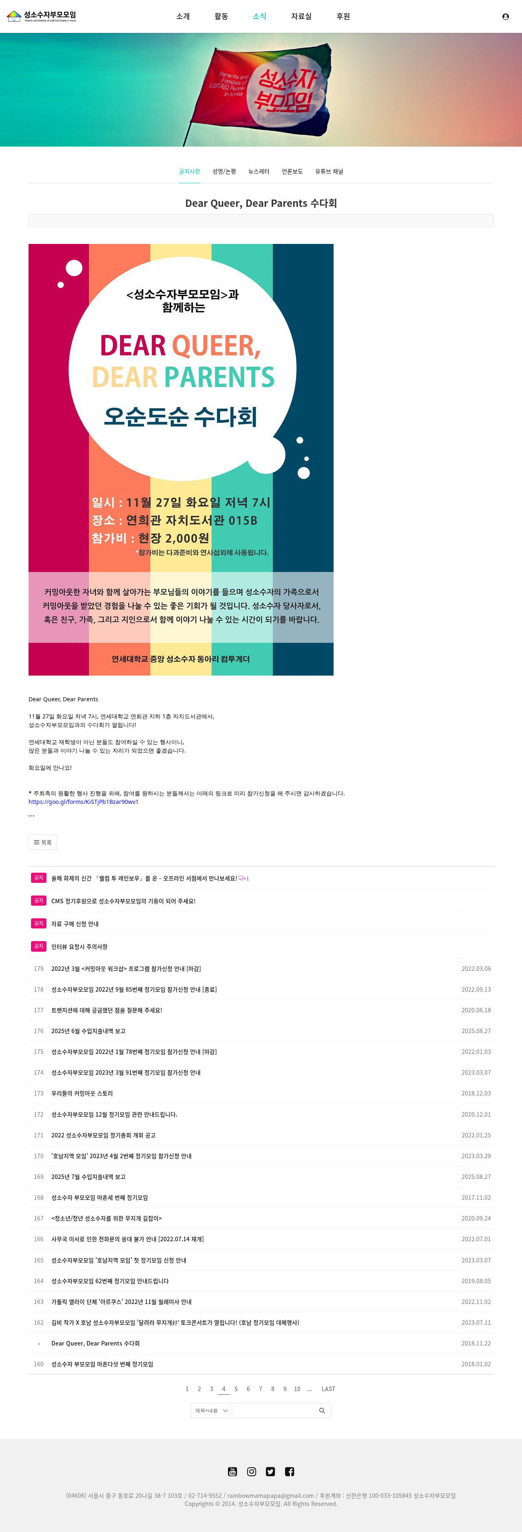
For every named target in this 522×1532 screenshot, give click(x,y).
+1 (246, 878)
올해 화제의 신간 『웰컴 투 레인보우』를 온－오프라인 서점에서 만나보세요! (144, 878)
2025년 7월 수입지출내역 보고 (88, 1176)
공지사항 (189, 171)
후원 (343, 16)
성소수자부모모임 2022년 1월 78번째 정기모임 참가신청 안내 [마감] (134, 1051)
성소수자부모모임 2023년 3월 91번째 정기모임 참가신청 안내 (126, 1072)
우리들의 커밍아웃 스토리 (82, 1093)
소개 (183, 16)
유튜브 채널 (329, 171)
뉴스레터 (259, 171)
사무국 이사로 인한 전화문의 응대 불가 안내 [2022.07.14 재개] (127, 1239)
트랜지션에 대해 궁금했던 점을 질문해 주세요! (106, 1010)
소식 (260, 16)
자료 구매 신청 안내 (75, 924)
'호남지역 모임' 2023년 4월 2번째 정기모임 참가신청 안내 (121, 1156)
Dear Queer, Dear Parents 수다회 (261, 202)
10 (297, 1389)
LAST (328, 1389)
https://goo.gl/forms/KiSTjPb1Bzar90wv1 (84, 802)
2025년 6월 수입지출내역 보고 (88, 1031)
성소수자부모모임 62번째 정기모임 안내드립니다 (110, 1281)
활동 (221, 16)
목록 (46, 842)
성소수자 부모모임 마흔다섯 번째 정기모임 (102, 1364)
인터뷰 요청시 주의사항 (79, 946)
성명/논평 (224, 171)
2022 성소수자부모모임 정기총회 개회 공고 (103, 1135)
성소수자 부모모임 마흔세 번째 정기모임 (99, 1197)
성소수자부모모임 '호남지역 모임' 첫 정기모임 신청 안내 (118, 1260)
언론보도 (292, 171)
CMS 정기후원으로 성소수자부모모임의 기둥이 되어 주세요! (123, 901)
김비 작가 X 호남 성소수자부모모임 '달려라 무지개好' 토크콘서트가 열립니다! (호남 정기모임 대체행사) (175, 1322)
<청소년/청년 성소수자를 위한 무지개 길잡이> (106, 1218)
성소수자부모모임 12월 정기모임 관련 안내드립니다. (114, 1114)
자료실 (301, 16)
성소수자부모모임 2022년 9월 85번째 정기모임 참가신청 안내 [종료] (134, 989)
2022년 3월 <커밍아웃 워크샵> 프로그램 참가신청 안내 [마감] (126, 968)
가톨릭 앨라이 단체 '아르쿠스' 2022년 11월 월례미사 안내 (121, 1301)
